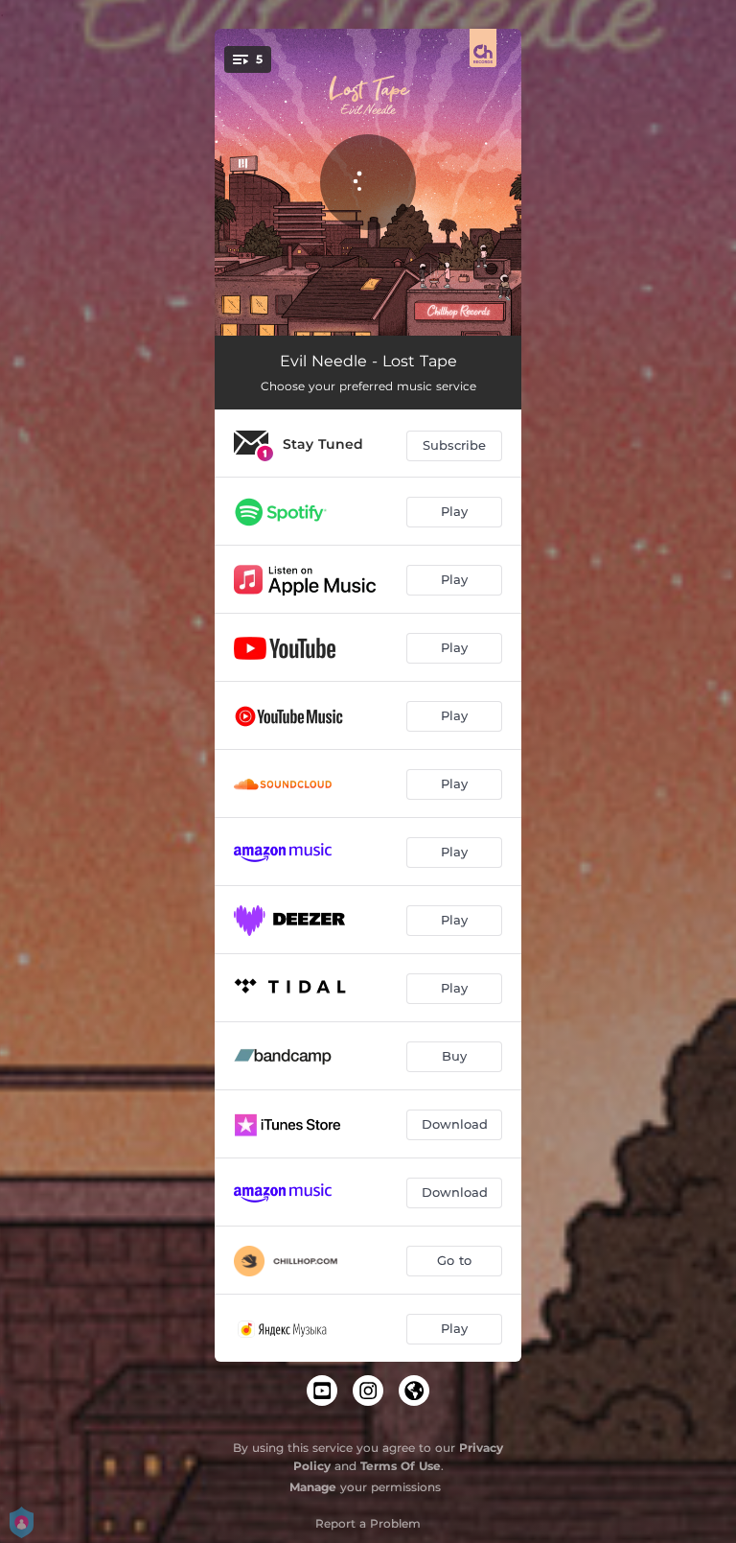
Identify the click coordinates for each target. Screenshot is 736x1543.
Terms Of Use (400, 1466)
